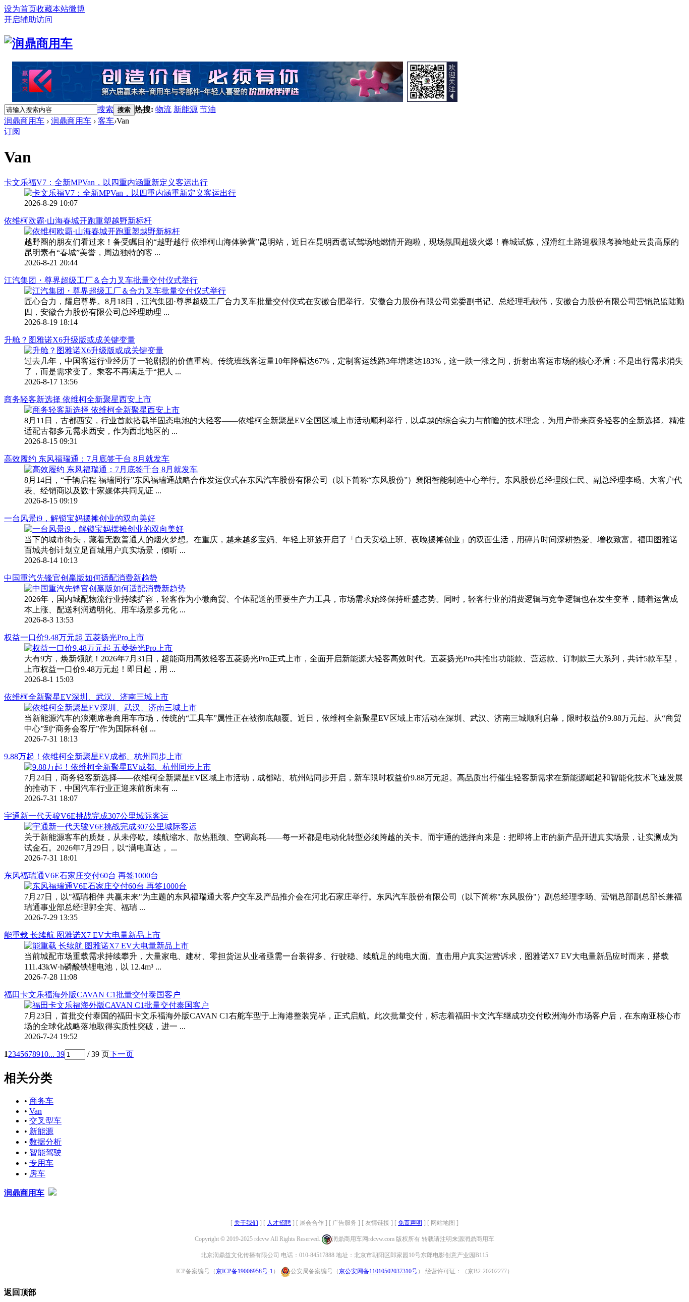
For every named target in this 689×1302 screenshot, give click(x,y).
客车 (106, 121)
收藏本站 (52, 9)
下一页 (121, 1054)
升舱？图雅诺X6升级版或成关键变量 (69, 339)
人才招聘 (279, 1222)
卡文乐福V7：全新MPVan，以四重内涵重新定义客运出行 (106, 182)
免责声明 (410, 1222)
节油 (208, 109)
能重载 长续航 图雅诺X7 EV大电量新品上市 (82, 935)
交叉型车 (45, 1120)
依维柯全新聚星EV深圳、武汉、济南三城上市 (86, 697)
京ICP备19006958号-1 (244, 1271)
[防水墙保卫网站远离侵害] (52, 1192)
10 (44, 1054)
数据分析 (45, 1142)
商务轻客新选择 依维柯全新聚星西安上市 (77, 399)
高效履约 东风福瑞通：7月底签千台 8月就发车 (86, 459)
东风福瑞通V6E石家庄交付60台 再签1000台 (81, 875)
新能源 (186, 109)
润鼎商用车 (24, 121)
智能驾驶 (45, 1152)
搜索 (105, 109)
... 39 (56, 1054)
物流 (163, 109)
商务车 (41, 1101)
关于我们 (246, 1222)
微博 (77, 9)
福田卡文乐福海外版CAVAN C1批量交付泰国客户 (92, 994)
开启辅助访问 (28, 19)
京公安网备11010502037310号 (378, 1271)
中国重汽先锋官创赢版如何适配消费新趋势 (80, 578)
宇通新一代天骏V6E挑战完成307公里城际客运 (86, 816)
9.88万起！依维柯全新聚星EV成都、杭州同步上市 (93, 756)
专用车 (41, 1163)
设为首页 (20, 9)
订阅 (12, 131)
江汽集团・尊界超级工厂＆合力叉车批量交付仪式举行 (101, 280)
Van (35, 1111)
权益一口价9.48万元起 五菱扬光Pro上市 (74, 637)
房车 (37, 1173)
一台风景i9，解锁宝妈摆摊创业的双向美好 (79, 518)
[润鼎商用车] (38, 43)
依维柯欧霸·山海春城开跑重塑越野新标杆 (78, 220)
